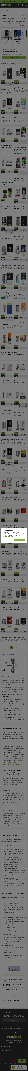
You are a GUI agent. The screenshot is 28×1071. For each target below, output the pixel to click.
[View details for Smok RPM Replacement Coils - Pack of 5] (7, 453)
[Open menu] (26, 5)
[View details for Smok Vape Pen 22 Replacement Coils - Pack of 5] (20, 308)
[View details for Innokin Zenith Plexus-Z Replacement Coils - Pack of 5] (7, 132)
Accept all (20, 539)
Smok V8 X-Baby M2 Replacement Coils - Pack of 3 (20, 609)
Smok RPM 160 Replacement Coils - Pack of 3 (6, 382)
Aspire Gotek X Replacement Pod (5, 177)
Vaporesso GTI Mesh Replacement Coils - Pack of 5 (20, 208)
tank (24, 679)
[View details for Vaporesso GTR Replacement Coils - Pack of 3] (20, 73)
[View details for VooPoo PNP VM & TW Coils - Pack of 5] (7, 221)
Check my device (14, 57)
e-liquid (11, 680)
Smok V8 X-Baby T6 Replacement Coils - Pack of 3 (19, 469)
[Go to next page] (19, 647)
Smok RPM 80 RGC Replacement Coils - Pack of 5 (6, 609)
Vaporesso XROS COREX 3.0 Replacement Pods (6, 208)
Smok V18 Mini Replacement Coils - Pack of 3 (19, 637)
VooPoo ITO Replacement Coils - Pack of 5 (19, 296)
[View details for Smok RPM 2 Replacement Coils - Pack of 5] (20, 484)
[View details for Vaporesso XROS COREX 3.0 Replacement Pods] (7, 193)
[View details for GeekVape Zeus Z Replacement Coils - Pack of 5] (7, 73)
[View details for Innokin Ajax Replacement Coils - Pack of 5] (20, 367)
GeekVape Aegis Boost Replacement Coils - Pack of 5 (7, 354)
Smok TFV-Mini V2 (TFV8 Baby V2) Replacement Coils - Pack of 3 (19, 355)
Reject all (8, 539)
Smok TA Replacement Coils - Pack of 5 (7, 439)
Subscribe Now (14, 1025)
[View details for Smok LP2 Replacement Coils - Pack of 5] (7, 484)
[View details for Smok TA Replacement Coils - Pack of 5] (7, 425)
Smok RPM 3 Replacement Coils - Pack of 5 (6, 119)
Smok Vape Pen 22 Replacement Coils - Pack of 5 (19, 324)
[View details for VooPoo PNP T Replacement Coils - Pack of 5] (7, 278)
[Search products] (18, 5)
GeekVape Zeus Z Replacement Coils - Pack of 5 (6, 90)
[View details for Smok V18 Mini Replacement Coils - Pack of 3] (20, 622)
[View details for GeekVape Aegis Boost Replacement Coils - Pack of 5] (7, 339)
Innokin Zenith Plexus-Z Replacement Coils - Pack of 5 (7, 147)
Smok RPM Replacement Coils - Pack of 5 (6, 471)
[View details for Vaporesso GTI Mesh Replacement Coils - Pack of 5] (20, 193)
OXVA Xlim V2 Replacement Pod (19, 118)
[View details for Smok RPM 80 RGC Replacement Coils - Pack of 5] (7, 594)
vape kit (4, 679)
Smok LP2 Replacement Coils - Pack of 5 (7, 498)
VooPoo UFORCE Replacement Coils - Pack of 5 (19, 265)
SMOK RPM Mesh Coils (12, 803)
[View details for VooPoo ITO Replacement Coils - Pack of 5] (20, 278)
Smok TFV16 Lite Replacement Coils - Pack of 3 (19, 581)
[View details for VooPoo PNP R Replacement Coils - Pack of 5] (7, 250)
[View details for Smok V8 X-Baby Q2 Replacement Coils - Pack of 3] (7, 512)
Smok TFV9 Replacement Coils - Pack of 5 (6, 581)
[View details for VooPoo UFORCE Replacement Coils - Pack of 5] (20, 250)
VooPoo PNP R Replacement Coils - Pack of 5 (6, 265)
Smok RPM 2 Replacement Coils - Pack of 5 (19, 499)
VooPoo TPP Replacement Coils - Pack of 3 (19, 236)
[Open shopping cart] (22, 5)
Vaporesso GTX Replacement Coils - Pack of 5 (6, 326)
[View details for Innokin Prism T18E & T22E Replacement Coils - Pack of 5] (7, 395)
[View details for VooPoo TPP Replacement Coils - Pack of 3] (20, 221)
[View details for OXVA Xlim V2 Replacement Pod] (20, 103)
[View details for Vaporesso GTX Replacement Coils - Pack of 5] (7, 308)
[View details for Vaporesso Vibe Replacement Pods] (20, 163)
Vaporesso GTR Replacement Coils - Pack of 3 (19, 88)
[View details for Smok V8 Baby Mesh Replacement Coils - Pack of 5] (7, 622)
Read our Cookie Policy (8, 536)
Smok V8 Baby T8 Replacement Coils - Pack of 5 (6, 553)
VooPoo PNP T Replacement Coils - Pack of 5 (6, 294)
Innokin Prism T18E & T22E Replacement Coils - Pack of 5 (6, 410)
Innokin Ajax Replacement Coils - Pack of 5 (19, 382)
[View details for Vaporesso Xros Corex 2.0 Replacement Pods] (20, 132)
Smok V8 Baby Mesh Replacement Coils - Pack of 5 (6, 637)
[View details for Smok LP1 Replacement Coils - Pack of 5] (20, 425)
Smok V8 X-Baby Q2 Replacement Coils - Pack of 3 (6, 527)
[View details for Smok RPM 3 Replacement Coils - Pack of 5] (7, 103)
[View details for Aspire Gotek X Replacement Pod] (7, 163)
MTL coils (21, 748)
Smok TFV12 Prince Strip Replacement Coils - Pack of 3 (19, 527)
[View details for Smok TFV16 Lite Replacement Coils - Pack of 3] (20, 566)
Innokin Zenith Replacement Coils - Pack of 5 (19, 412)
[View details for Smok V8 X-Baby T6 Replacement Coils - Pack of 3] (20, 453)
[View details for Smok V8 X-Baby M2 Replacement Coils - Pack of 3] (20, 594)
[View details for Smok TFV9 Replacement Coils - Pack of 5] (7, 566)
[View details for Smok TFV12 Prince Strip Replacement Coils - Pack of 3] (20, 512)
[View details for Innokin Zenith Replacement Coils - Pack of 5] (20, 395)
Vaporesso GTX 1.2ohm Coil (11, 764)
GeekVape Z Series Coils (10, 782)
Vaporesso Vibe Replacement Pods (19, 179)
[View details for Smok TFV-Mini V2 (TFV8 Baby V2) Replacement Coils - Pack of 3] (20, 339)
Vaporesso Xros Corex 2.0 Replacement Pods (20, 148)
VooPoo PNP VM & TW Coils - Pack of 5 (7, 237)
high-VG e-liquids (19, 778)
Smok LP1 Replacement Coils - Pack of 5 (20, 439)
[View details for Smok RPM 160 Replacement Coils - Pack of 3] (7, 367)
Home (2, 10)
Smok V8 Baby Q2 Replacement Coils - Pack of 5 (19, 553)
